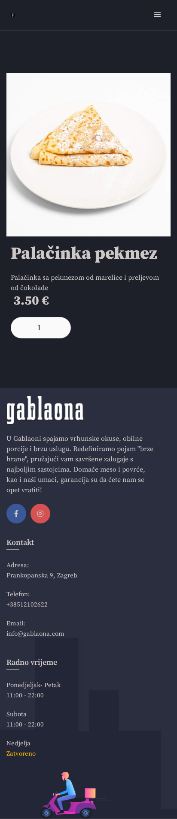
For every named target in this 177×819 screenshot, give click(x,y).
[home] (10, 15)
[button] (158, 15)
